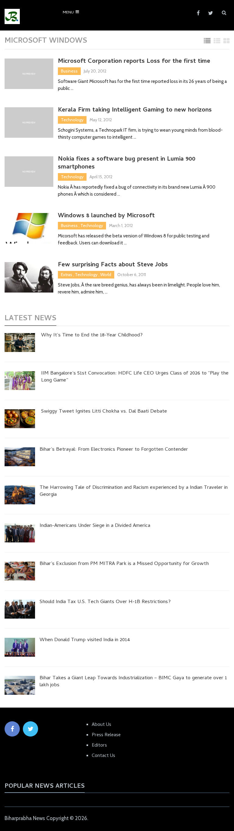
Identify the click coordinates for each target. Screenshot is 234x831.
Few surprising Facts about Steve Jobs (113, 265)
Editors (99, 746)
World (105, 274)
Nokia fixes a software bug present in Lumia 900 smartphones (126, 164)
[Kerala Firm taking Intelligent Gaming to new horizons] (29, 122)
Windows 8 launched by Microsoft (106, 216)
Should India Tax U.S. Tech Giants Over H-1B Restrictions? (105, 602)
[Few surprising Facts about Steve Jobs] (29, 277)
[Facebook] (12, 729)
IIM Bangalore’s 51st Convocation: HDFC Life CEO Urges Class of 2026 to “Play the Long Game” (135, 377)
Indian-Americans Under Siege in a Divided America (95, 526)
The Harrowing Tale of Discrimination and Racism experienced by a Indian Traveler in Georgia (134, 492)
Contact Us (103, 756)
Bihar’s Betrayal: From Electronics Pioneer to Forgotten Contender (114, 450)
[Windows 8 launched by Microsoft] (29, 228)
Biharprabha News (25, 818)
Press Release (106, 735)
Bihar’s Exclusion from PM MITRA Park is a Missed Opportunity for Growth (124, 564)
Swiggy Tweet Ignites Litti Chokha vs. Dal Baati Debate (104, 412)
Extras (66, 274)
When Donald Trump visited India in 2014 (85, 640)
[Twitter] (30, 729)
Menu (68, 12)
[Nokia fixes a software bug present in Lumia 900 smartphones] (29, 171)
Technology (72, 120)
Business (69, 71)
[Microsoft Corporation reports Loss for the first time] (29, 74)
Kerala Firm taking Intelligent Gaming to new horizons (135, 111)
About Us (101, 725)
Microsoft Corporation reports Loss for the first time (134, 62)
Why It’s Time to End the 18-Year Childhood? (92, 335)
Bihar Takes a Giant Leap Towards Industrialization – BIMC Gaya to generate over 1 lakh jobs (133, 682)
